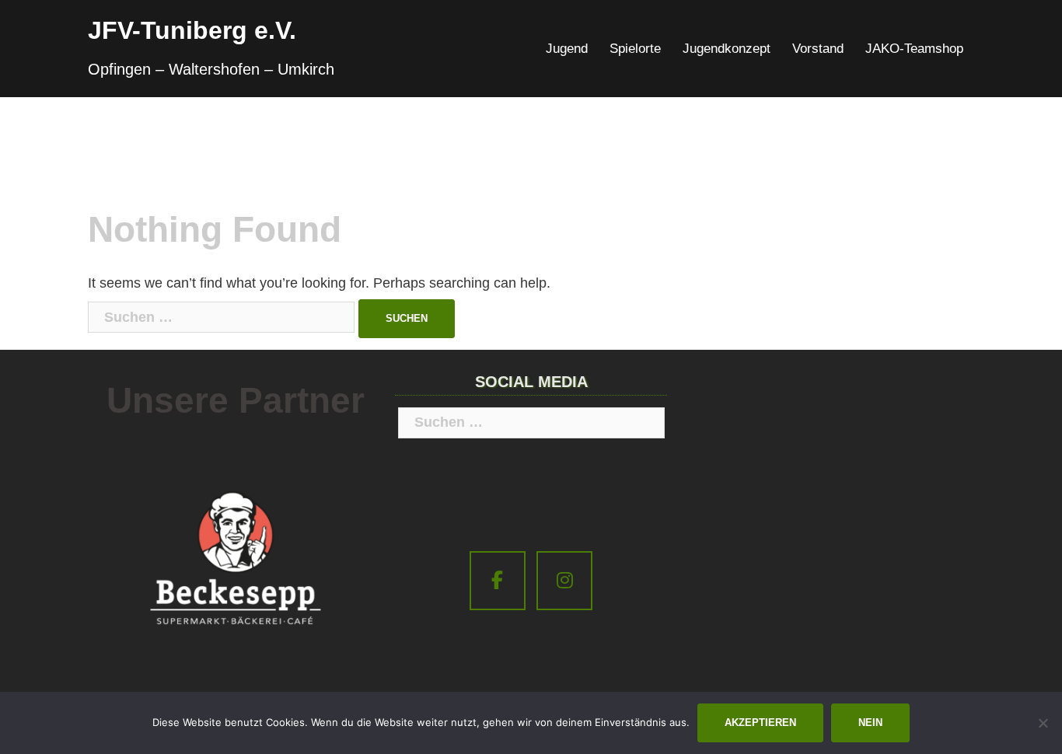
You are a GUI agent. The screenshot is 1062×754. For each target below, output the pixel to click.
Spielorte (635, 48)
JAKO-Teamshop (914, 48)
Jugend (567, 48)
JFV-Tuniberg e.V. (192, 30)
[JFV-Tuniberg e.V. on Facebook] (498, 581)
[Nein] (1042, 723)
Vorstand (818, 48)
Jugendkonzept (726, 48)
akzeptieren (760, 722)
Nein (870, 722)
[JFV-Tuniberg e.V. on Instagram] (564, 581)
